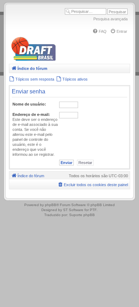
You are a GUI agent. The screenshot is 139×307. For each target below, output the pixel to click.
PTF (93, 210)
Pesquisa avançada (110, 19)
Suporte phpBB (82, 215)
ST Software (73, 210)
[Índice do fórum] (64, 59)
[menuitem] (99, 31)
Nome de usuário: (29, 104)
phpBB (50, 205)
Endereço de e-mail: (31, 114)
